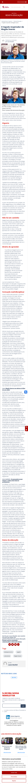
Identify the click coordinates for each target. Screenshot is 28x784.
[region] (14, 770)
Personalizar (14, 776)
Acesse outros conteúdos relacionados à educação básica (12, 641)
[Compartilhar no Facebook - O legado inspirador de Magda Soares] (15, 644)
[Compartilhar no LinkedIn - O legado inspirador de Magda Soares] (9, 644)
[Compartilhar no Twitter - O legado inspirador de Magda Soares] (12, 644)
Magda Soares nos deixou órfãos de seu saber (13, 389)
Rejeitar (14, 780)
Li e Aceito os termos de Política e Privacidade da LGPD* (15, 711)
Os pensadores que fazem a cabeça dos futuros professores (12, 480)
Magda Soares (17, 656)
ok (23, 706)
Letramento (7, 656)
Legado (18, 652)
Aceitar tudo (14, 772)
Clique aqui (17, 213)
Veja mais (14, 677)
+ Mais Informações (7, 752)
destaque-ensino (8, 652)
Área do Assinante (21, 1)
